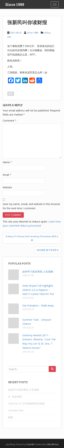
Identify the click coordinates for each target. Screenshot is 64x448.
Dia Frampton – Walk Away (38, 305)
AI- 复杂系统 (15, 396)
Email (7, 174)
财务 (11, 93)
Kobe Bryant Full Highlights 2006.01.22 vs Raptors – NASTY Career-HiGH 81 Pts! (38, 290)
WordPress (52, 444)
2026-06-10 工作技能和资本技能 (26, 403)
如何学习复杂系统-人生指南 (37, 271)
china (47, 32)
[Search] (52, 369)
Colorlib (30, 444)
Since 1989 (14, 4)
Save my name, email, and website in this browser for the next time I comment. (31, 206)
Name (7, 162)
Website (7, 187)
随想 (10, 417)
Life (9, 36)
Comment (9, 120)
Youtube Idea (15, 410)
